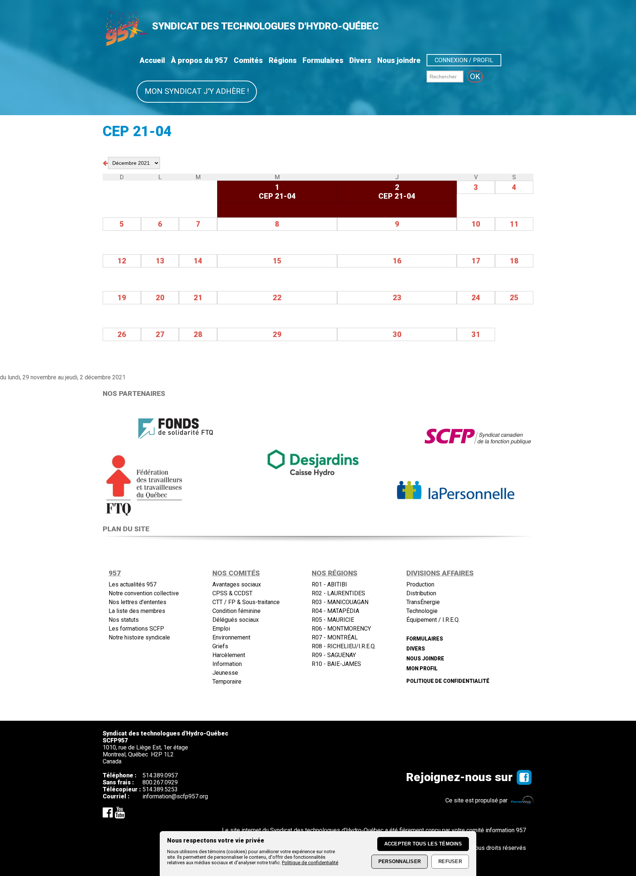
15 (277, 260)
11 (514, 224)
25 (514, 297)
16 (397, 260)
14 (198, 260)
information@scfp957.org (175, 796)
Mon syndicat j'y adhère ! (197, 91)
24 (475, 297)
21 (198, 297)
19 (121, 297)
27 (160, 334)
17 (475, 260)
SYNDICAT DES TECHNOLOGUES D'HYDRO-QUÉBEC (265, 26)
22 (277, 297)
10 (475, 224)
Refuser (450, 862)
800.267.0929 (160, 782)
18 (514, 260)
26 (121, 334)
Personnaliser (399, 862)
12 (121, 260)
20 (160, 297)
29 (277, 334)
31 (475, 334)
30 (397, 334)
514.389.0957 (160, 775)
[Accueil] (126, 43)
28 (198, 334)
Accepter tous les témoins (423, 844)
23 (397, 297)
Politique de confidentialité (310, 862)
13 (160, 260)
